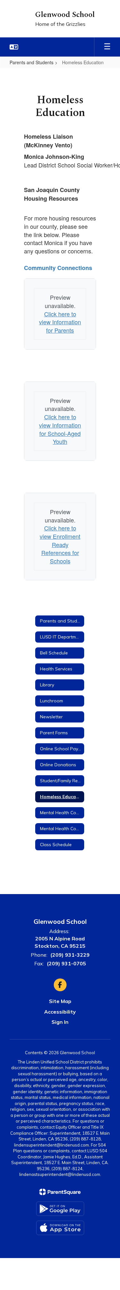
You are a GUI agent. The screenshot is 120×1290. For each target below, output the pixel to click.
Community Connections (58, 268)
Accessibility (60, 1011)
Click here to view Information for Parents (60, 322)
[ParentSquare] (60, 1192)
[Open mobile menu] (107, 47)
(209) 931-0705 (66, 963)
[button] (14, 47)
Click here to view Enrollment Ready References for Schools (60, 544)
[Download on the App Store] (60, 1228)
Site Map (60, 1001)
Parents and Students (31, 62)
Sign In (60, 1022)
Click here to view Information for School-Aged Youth (60, 429)
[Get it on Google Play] (60, 1208)
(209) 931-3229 (70, 955)
